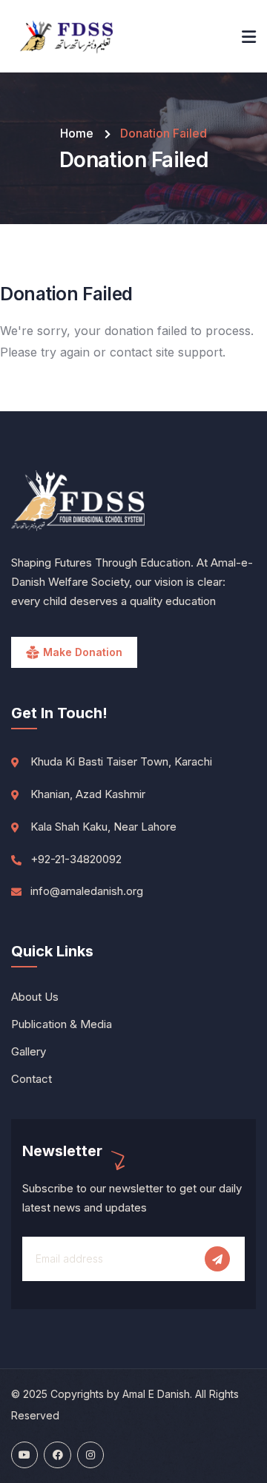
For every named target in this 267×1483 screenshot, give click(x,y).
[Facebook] (57, 1455)
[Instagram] (90, 1455)
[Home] (66, 36)
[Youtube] (24, 1455)
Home (76, 133)
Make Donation (82, 652)
